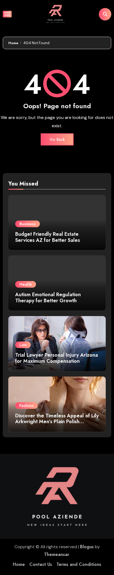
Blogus (87, 547)
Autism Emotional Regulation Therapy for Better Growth (48, 297)
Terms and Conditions (78, 564)
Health (25, 284)
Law (23, 345)
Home (19, 564)
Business (27, 224)
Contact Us (40, 564)
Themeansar (56, 554)
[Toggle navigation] (7, 14)
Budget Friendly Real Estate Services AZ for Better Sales (48, 237)
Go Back (57, 139)
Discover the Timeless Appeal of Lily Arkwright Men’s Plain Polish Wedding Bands (57, 421)
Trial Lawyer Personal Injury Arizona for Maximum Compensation (56, 358)
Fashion (26, 405)
